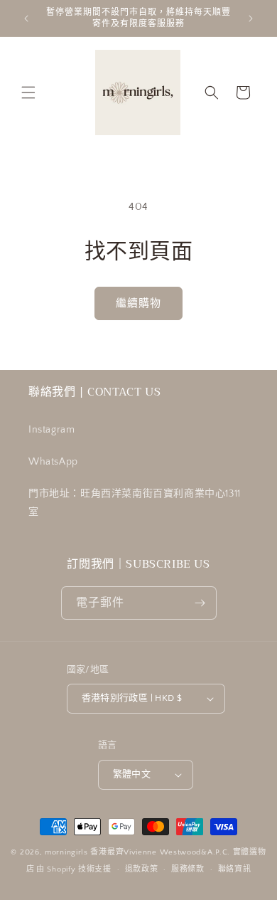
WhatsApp (53, 461)
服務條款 (188, 869)
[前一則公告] (26, 18)
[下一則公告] (250, 18)
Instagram (51, 429)
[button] (28, 92)
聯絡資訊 (234, 869)
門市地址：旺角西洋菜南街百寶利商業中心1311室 (134, 502)
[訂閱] (200, 603)
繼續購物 (138, 303)
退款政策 (141, 869)
